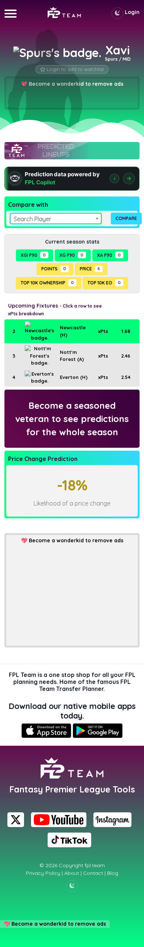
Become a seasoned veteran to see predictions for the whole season (72, 418)
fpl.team (95, 865)
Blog (112, 873)
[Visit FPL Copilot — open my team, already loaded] (72, 178)
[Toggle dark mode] (117, 13)
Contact (93, 873)
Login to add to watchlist (75, 69)
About (71, 873)
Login (132, 12)
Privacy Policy (43, 873)
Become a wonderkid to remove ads (76, 540)
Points (53, 269)
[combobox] (55, 218)
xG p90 (71, 255)
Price (90, 269)
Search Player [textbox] (32, 219)
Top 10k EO (104, 282)
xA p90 (109, 255)
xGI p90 (33, 255)
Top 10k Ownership (47, 282)
